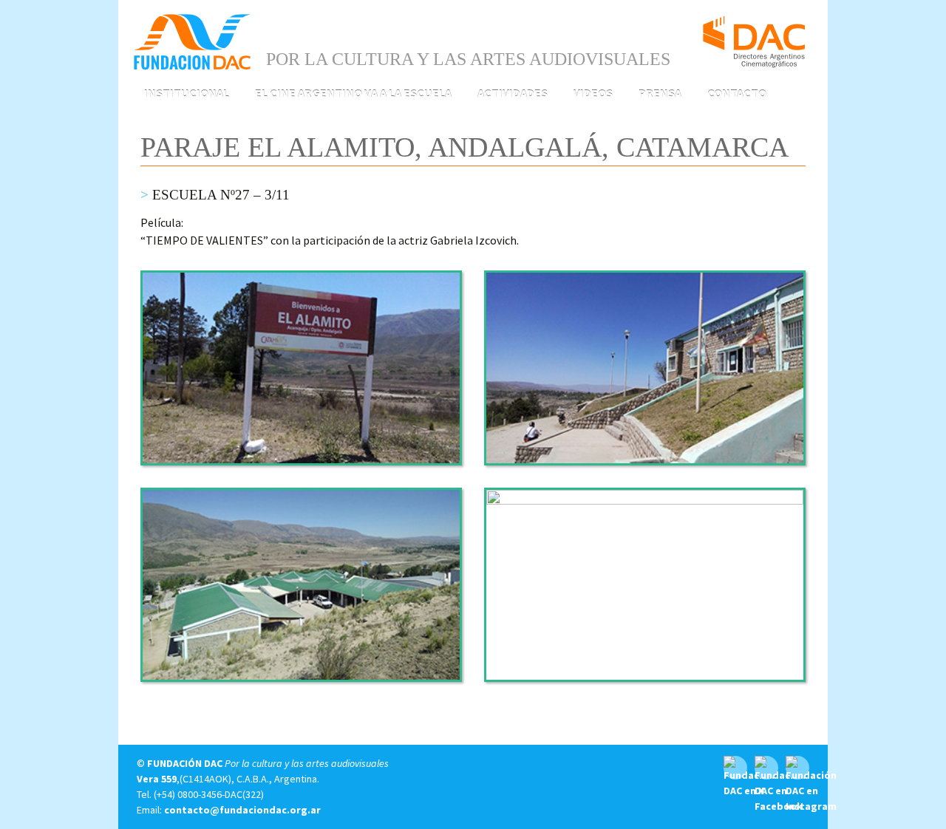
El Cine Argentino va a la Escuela (353, 93)
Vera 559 (157, 778)
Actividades (512, 93)
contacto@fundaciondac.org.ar (242, 809)
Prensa (660, 93)
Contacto (736, 93)
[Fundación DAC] (192, 40)
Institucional (186, 93)
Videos (593, 93)
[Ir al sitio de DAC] (754, 35)
